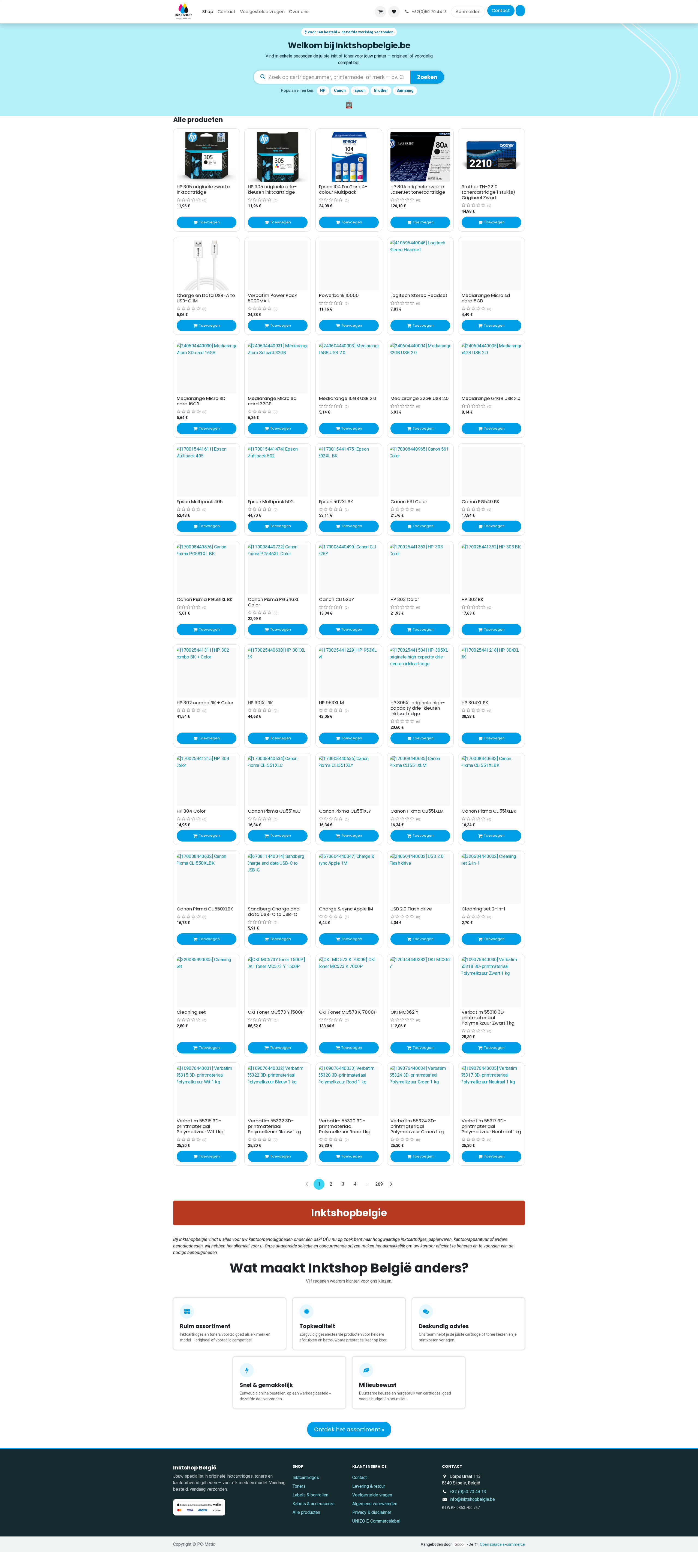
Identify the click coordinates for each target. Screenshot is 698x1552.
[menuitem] (207, 11)
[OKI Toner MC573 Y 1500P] (278, 982)
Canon (340, 90)
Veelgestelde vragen (372, 1495)
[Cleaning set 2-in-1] (491, 879)
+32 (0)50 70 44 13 (468, 1491)
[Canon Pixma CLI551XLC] (278, 781)
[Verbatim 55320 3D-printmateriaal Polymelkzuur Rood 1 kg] (349, 1091)
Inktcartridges (306, 1477)
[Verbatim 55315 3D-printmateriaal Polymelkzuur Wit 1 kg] (206, 1091)
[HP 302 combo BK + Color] (206, 673)
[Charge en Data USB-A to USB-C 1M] (206, 265)
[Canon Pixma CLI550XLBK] (206, 879)
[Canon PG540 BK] (491, 472)
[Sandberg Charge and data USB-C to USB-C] (278, 879)
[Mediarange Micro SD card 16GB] (206, 368)
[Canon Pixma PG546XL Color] (278, 569)
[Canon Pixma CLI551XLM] (420, 781)
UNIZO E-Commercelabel (376, 1521)
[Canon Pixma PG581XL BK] (206, 569)
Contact (501, 10)
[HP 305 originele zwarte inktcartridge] (206, 157)
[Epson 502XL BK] (349, 472)
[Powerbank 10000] (349, 265)
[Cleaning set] (206, 982)
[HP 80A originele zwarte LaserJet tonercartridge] (420, 157)
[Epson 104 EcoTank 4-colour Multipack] (349, 157)
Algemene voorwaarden (374, 1503)
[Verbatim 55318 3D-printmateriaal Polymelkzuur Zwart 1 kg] (491, 982)
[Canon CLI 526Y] (349, 569)
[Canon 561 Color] (420, 472)
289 (379, 1184)
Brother (381, 90)
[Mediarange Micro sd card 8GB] (491, 265)
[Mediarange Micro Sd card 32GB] (278, 368)
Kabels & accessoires (314, 1503)
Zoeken (427, 77)
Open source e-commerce (502, 1544)
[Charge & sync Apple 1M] (349, 879)
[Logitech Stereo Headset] (420, 265)
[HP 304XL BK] (491, 673)
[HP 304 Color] (206, 781)
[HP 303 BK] (491, 569)
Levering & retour (368, 1486)
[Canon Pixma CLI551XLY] (349, 781)
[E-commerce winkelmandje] (380, 11)
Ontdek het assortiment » (349, 1429)
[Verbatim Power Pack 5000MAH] (278, 265)
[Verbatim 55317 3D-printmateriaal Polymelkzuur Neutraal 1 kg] (491, 1091)
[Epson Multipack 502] (278, 472)
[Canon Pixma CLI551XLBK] (491, 781)
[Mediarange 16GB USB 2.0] (349, 368)
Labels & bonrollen (310, 1495)
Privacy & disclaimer (371, 1512)
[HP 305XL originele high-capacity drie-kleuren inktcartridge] (420, 673)
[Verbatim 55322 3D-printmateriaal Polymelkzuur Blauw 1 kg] (278, 1091)
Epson (360, 90)
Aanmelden (468, 11)
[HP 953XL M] (349, 673)
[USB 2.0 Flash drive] (420, 879)
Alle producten (306, 1512)
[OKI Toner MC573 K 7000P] (349, 982)
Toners (299, 1486)
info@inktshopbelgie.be (472, 1499)
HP (323, 90)
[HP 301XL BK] (278, 673)
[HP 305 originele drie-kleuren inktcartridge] (278, 157)
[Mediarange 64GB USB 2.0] (491, 368)
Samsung (405, 90)
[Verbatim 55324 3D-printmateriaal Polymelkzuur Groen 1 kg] (420, 1091)
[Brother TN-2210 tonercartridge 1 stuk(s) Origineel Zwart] (491, 157)
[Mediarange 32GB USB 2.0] (420, 368)
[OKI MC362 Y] (420, 982)
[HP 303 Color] (420, 569)
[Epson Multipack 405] (206, 472)
